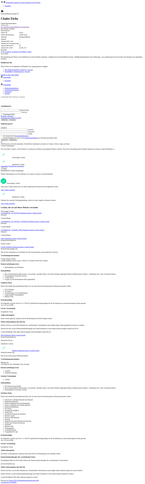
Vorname (30, 129)
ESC (4, 169)
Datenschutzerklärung (11, 88)
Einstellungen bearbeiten (16, 166)
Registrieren (13, 140)
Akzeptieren (4, 166)
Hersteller (8, 6)
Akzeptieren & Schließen (8, 482)
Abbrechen (5, 120)
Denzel (17, 71)
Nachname (31, 132)
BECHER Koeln (19, 70)
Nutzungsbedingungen (12, 90)
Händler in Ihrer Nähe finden (10, 75)
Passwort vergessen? (7, 116)
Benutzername (24, 110)
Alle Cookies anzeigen (8, 190)
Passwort (24, 112)
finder (7, 77)
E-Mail (30, 134)
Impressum (8, 92)
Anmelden (12, 120)
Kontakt (7, 93)
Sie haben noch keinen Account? (11, 118)
